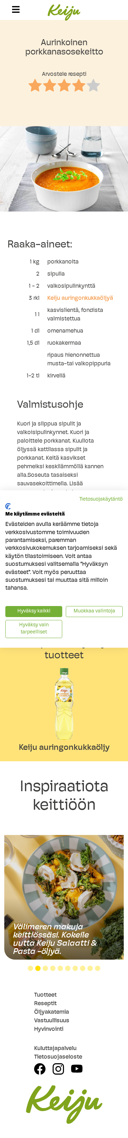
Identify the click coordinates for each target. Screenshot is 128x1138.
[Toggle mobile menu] (16, 9)
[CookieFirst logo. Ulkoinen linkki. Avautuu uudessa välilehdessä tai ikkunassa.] (8, 506)
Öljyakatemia (51, 1012)
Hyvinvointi (48, 1029)
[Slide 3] (45, 968)
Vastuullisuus (51, 1021)
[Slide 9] (90, 968)
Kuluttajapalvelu (55, 1048)
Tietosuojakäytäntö (101, 499)
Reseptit (45, 1004)
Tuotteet (45, 995)
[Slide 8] (82, 968)
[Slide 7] (75, 968)
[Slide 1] (30, 968)
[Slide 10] (97, 968)
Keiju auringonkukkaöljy (64, 748)
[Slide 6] (67, 968)
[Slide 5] (60, 968)
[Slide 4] (52, 968)
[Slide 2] (38, 968)
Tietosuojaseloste (58, 1057)
